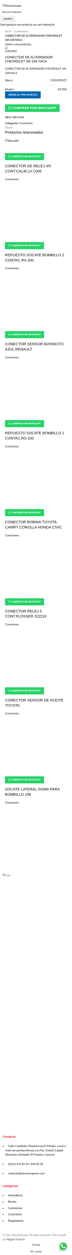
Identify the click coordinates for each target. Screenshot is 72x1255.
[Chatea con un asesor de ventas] (63, 1246)
